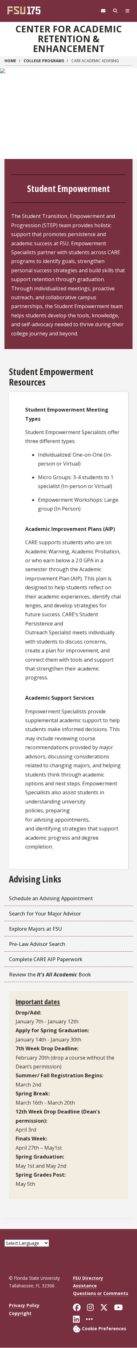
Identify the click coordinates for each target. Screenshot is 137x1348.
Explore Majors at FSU (35, 928)
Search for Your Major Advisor (45, 913)
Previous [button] (8, 101)
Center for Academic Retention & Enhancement (68, 39)
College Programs (44, 60)
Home (10, 60)
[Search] (115, 11)
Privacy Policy (24, 1305)
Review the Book (50, 974)
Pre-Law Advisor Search (37, 944)
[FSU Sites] (127, 11)
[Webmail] (103, 11)
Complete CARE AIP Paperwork (46, 959)
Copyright (20, 1313)
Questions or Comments (100, 1293)
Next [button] (129, 101)
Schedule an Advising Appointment (51, 898)
